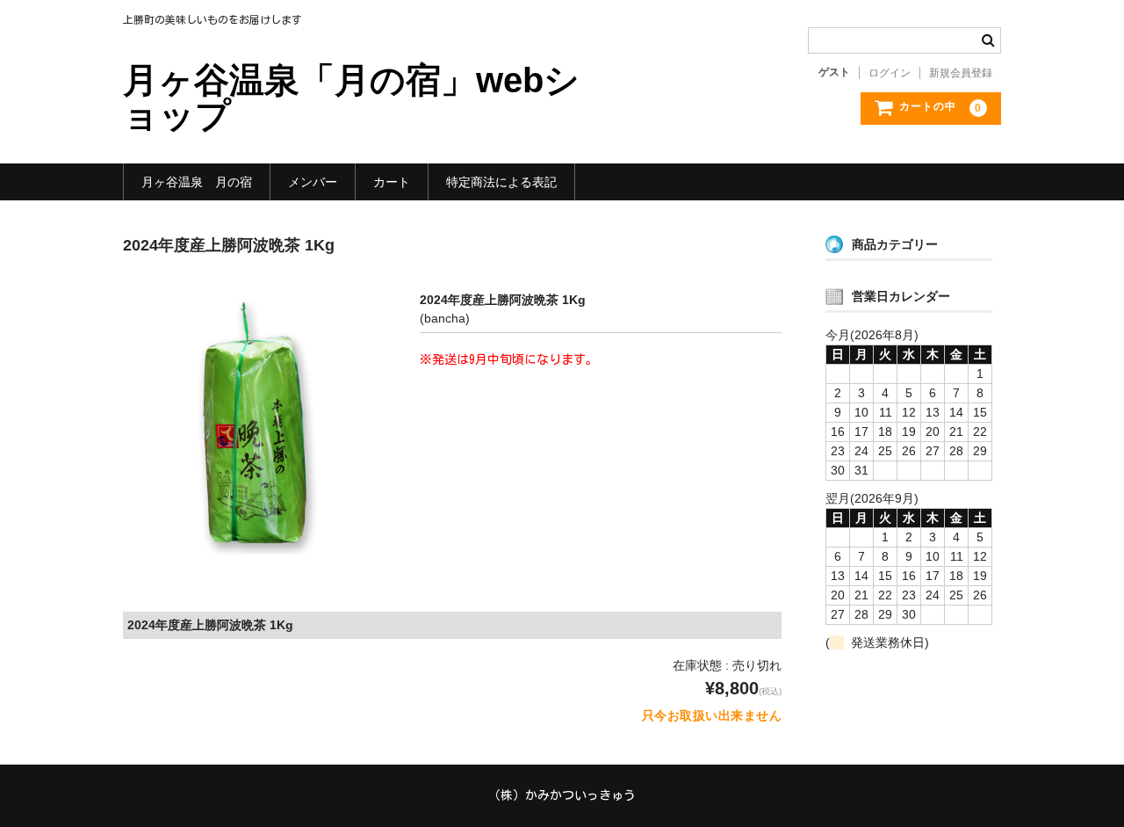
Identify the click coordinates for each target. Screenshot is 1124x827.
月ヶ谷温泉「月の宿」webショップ (351, 97)
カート (391, 182)
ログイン (889, 73)
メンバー (312, 182)
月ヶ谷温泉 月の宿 (196, 182)
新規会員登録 (960, 73)
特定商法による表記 (501, 182)
